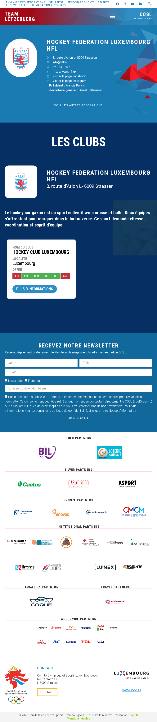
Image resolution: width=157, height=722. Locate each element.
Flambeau (34, 381)
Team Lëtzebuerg (20, 16)
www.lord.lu (131, 690)
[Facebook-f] (117, 4)
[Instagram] (125, 4)
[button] (149, 4)
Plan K (133, 715)
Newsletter (15, 381)
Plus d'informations (34, 289)
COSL (142, 15)
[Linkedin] (140, 4)
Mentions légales (78, 718)
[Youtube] (133, 4)
